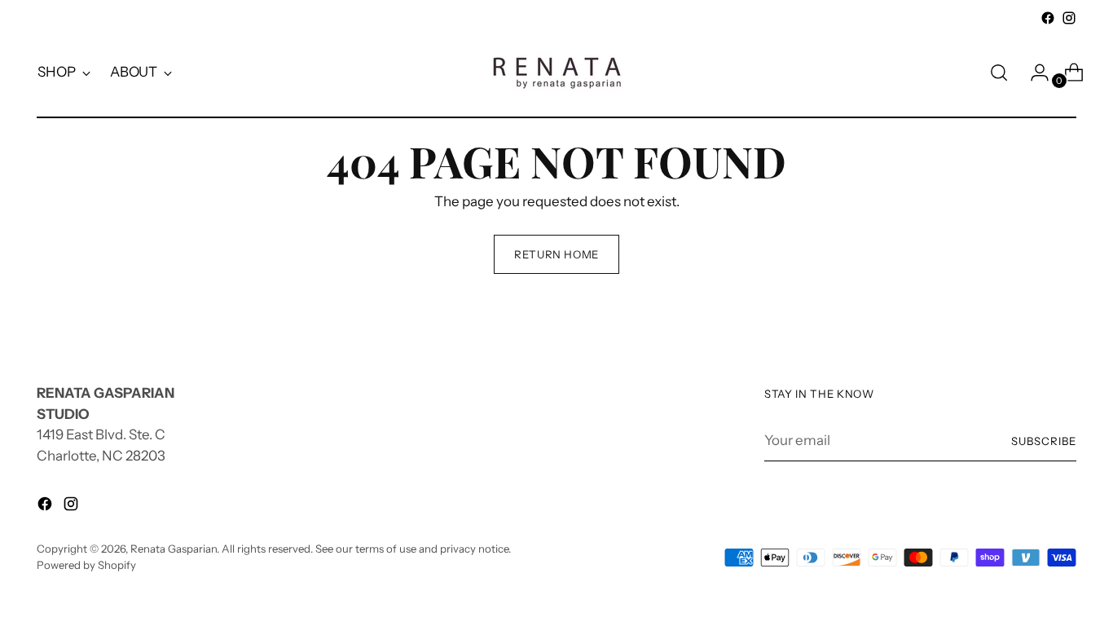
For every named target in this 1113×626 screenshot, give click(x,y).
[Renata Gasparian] (556, 72)
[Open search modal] (999, 72)
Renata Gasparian (173, 548)
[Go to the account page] (1033, 72)
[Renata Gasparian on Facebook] (1047, 18)
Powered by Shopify (86, 564)
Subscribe (1043, 440)
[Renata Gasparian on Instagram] (1069, 18)
